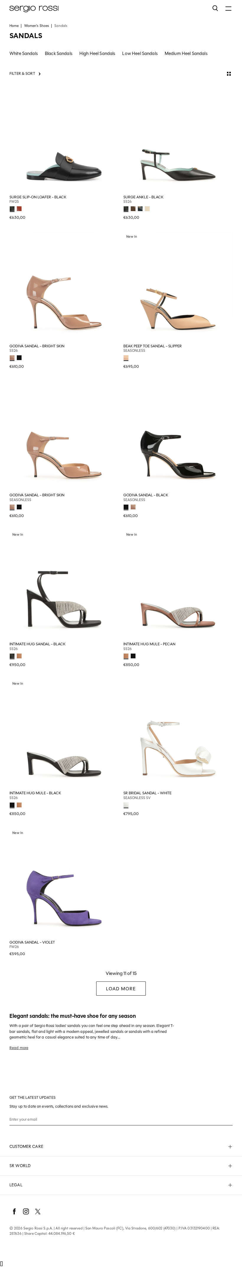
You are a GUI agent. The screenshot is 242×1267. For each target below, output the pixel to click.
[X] (37, 1211)
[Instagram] (26, 1211)
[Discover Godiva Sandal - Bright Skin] (64, 287)
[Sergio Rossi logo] (108, 8)
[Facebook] (14, 1211)
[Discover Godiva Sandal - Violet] (64, 883)
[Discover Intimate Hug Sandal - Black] (64, 585)
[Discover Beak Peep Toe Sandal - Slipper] (178, 287)
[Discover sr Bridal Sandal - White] (178, 734)
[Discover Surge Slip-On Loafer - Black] (64, 138)
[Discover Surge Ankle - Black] (178, 138)
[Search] (215, 8)
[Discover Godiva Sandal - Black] (178, 436)
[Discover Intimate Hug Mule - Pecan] (178, 585)
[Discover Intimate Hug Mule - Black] (64, 734)
